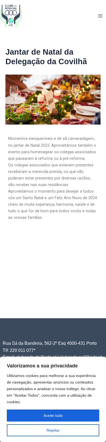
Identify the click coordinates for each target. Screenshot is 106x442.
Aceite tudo (53, 415)
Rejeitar (53, 430)
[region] (53, 399)
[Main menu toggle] (100, 16)
